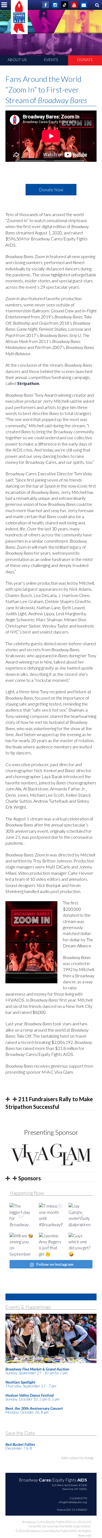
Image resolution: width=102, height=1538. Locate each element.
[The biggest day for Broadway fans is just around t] (21, 1215)
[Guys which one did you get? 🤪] (80, 1245)
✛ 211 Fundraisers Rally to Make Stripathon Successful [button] (49, 1103)
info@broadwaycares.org (72, 1502)
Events (51, 59)
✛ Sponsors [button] (26, 1178)
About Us (17, 59)
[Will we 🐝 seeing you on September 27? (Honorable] (21, 1245)
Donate (85, 59)
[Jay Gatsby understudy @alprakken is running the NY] (80, 1215)
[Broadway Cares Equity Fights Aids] (19, 17)
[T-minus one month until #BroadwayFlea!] (51, 1215)
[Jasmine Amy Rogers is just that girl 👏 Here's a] (51, 1245)
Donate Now (51, 189)
